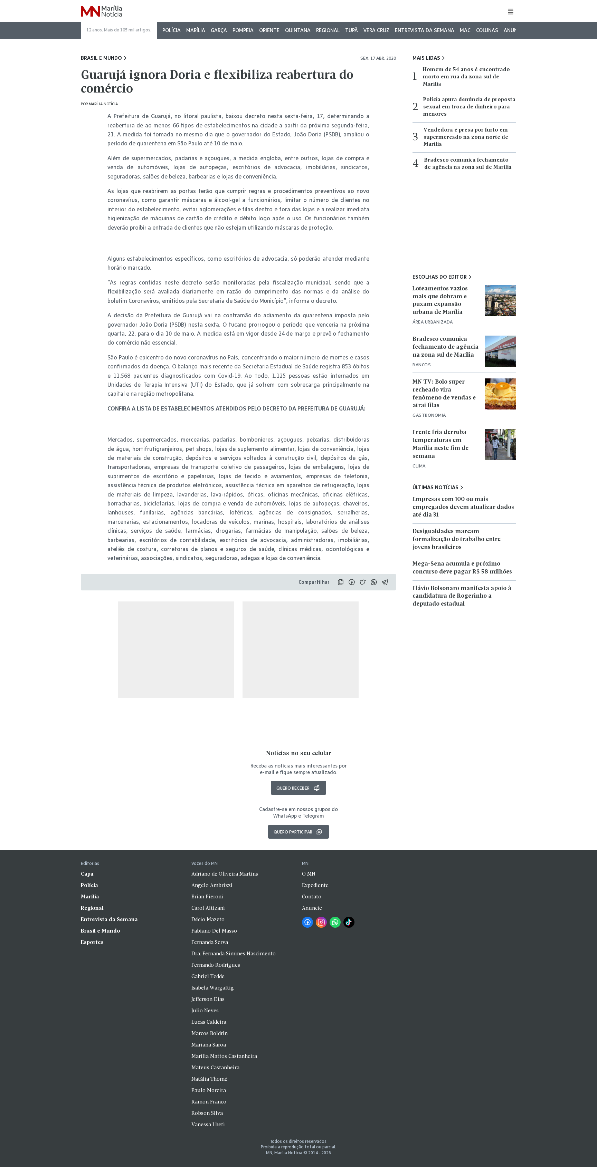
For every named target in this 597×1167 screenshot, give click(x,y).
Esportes (92, 942)
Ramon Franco (208, 1102)
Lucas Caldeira (208, 1022)
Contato (311, 897)
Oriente (269, 30)
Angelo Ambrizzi (212, 885)
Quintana (298, 30)
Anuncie (514, 30)
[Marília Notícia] (101, 12)
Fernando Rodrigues (215, 965)
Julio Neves (205, 1011)
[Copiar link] (340, 582)
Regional (328, 30)
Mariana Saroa (208, 1045)
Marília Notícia (103, 104)
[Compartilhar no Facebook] (351, 582)
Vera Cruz (376, 30)
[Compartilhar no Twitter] (362, 582)
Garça (219, 30)
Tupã (351, 30)
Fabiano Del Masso (214, 931)
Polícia (171, 30)
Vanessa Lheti (208, 1125)
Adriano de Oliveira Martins (224, 874)
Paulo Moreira (208, 1090)
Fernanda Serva (209, 942)
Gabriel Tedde (208, 977)
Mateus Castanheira (215, 1068)
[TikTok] (348, 922)
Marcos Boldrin (209, 1033)
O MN (308, 874)
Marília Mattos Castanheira (224, 1056)
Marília (195, 30)
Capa (87, 874)
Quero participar (293, 832)
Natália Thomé (209, 1079)
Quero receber (293, 788)
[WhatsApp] (335, 922)
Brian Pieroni (207, 897)
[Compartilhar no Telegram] (384, 582)
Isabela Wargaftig (212, 988)
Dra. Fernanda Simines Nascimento (233, 954)
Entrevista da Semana (424, 30)
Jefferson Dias (208, 999)
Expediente (315, 885)
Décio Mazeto (208, 920)
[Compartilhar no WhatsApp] (373, 582)
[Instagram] (321, 922)
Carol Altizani (208, 908)
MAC (465, 30)
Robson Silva (207, 1113)
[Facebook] (307, 922)
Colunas (487, 30)
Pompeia (243, 30)
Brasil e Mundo (101, 58)
